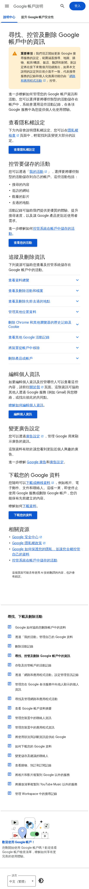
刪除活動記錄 (24, 646)
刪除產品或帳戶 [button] (20, 358)
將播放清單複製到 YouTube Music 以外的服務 (46, 784)
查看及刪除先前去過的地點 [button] (29, 301)
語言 (14, 875)
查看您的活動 (23, 243)
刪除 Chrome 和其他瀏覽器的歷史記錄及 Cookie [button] (40, 324)
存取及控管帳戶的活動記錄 (33, 665)
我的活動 (36, 172)
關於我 (34, 387)
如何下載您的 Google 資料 (33, 746)
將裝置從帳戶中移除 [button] (24, 348)
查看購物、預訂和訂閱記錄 (33, 765)
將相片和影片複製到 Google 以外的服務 (42, 775)
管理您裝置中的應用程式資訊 (34, 727)
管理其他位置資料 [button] (22, 312)
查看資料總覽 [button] (18, 280)
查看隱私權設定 (24, 149)
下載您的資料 (23, 515)
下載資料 (29, 506)
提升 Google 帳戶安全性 (37, 17)
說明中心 (9, 17)
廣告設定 (33, 436)
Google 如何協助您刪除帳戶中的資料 (40, 627)
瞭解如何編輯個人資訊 (26, 405)
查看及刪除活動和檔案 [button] (25, 291)
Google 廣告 (36, 462)
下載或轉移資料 (38, 483)
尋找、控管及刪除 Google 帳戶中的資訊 (42, 656)
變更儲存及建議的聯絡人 (31, 756)
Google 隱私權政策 (27, 543)
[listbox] (21, 881)
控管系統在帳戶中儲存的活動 (34, 560)
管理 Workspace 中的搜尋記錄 (36, 794)
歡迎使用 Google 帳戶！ (18, 842)
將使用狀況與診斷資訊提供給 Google (40, 737)
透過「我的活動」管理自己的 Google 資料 (44, 637)
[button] (7, 6)
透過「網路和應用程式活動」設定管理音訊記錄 (47, 675)
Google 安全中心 (25, 537)
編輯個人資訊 (23, 414)
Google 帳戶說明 (28, 6)
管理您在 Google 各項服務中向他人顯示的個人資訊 (47, 686)
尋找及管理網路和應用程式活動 (36, 699)
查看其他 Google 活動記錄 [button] (28, 337)
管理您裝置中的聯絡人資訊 (33, 718)
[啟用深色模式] (41, 880)
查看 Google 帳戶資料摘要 (33, 708)
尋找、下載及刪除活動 (25, 617)
